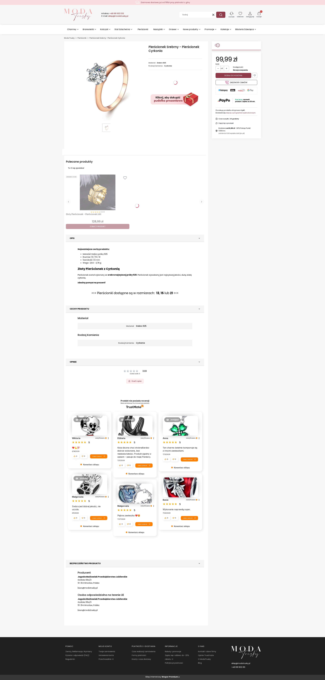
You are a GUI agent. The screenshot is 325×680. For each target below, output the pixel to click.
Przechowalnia (105, 659)
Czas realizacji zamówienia (143, 651)
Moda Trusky (69, 38)
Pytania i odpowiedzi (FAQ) (77, 655)
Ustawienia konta (106, 655)
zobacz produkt (97, 456)
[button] (220, 15)
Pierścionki (82, 38)
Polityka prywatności (174, 663)
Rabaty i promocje (173, 651)
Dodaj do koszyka (233, 75)
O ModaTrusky (204, 659)
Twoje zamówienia (107, 651)
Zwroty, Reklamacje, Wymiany (79, 651)
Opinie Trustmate (206, 655)
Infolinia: (112, 13)
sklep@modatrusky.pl (240, 663)
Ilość (217, 64)
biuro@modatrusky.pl (88, 587)
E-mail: (114, 16)
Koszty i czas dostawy (141, 659)
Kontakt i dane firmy (207, 651)
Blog (200, 663)
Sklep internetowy (161, 677)
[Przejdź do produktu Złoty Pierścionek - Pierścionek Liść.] (97, 192)
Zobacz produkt (97, 226)
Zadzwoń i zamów (238, 82)
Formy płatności (139, 655)
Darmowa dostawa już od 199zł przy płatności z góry (165, 2)
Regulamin (70, 659)
